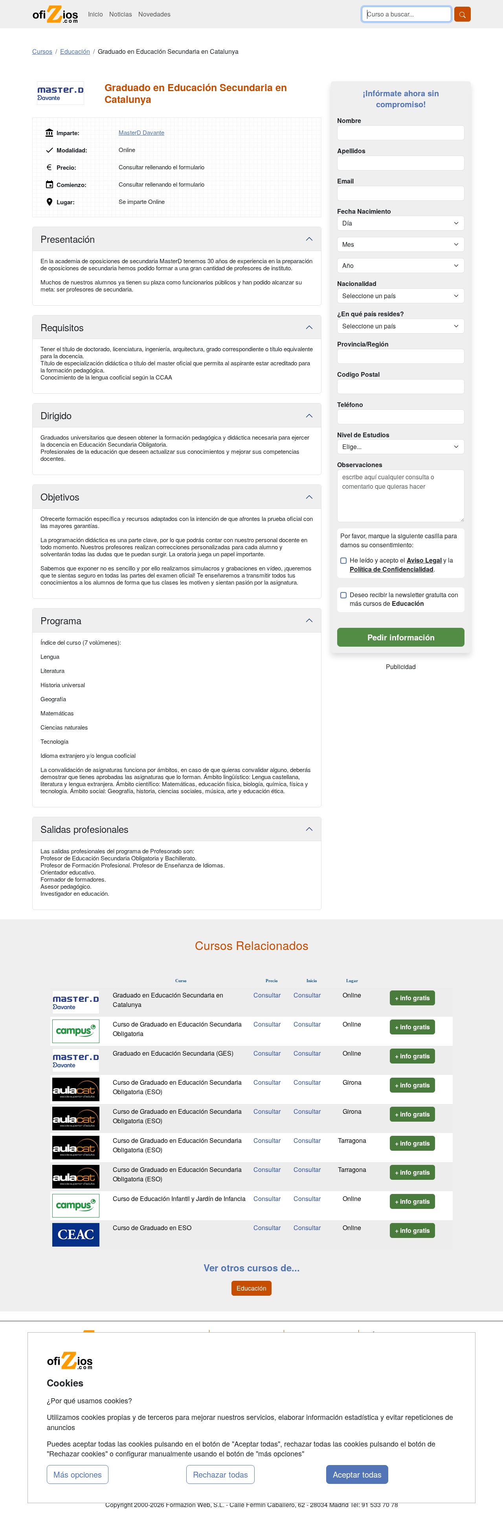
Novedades (154, 13)
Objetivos (59, 496)
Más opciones (77, 1474)
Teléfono (350, 404)
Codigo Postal (358, 374)
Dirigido (56, 415)
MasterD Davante (141, 132)
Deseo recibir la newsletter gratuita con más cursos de (404, 599)
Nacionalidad (356, 283)
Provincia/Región (363, 344)
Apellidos (351, 151)
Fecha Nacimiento (364, 211)
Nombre (349, 120)
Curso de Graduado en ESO (152, 1227)
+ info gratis (412, 997)
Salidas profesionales (84, 829)
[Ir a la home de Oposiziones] (55, 14)
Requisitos (62, 327)
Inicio (95, 13)
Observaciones (359, 464)
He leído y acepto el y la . (401, 565)
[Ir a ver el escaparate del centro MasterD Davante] (68, 93)
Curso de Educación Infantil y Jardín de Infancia (179, 1198)
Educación (251, 1288)
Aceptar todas (357, 1474)
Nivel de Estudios (363, 435)
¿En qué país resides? (370, 314)
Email (345, 181)
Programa (60, 620)
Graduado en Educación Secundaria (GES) (173, 1053)
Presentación (67, 239)
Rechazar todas (220, 1474)
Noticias (120, 13)
